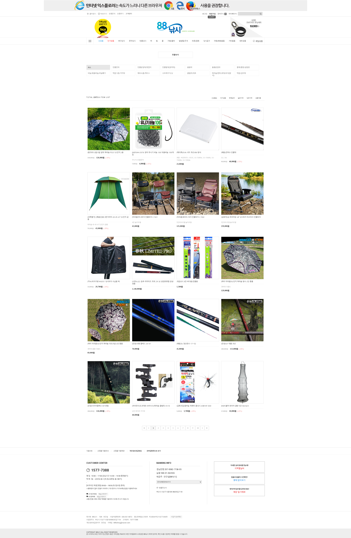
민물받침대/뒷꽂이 (144, 67)
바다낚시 (121, 41)
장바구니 (222, 14)
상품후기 (120, 14)
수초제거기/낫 (167, 73)
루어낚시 (132, 41)
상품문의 (111, 14)
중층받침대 (216, 67)
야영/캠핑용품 (219, 41)
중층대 (189, 67)
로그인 (204, 14)
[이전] (148, 428)
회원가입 (212, 14)
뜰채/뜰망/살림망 (243, 67)
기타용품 (232, 41)
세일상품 (259, 41)
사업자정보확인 (176, 517)
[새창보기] (112, 147)
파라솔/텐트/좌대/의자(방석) (221, 74)
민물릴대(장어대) (168, 67)
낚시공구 (206, 41)
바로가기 (103, 14)
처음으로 (89, 451)
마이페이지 (232, 14)
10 (198, 428)
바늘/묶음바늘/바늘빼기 (97, 73)
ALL (89, 67)
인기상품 (110, 41)
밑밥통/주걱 (183, 41)
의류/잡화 (195, 41)
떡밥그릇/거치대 (119, 73)
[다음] (202, 428)
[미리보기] (105, 147)
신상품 (100, 41)
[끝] (207, 428)
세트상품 (242, 41)
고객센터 (128, 14)
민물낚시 (143, 41)
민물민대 (116, 67)
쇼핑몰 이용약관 (119, 451)
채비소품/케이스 (144, 73)
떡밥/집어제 (241, 73)
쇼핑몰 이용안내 (102, 451)
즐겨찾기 (92, 14)
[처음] (144, 428)
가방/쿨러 (171, 41)
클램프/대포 (191, 73)
